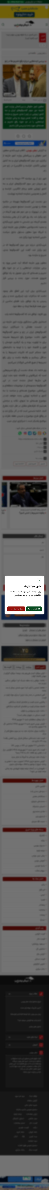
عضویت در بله (34, 609)
